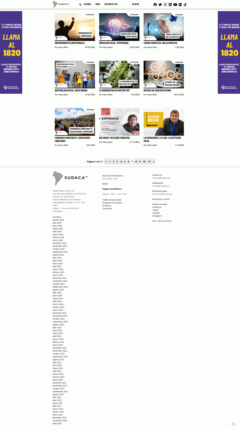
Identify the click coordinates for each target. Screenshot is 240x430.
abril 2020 (57, 423)
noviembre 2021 (60, 385)
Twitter (155, 210)
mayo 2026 (58, 228)
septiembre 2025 (60, 252)
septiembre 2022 (60, 356)
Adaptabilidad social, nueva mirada (71, 90)
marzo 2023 (58, 339)
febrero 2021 (58, 411)
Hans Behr (63, 47)
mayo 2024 (58, 298)
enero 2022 (58, 379)
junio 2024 (57, 295)
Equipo (97, 4)
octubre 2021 (59, 388)
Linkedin (156, 213)
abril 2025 (57, 266)
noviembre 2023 (60, 316)
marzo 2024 (58, 304)
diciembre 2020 (59, 417)
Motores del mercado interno (157, 90)
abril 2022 (57, 371)
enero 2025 (58, 275)
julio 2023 (57, 327)
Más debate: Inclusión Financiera (114, 138)
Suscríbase (107, 208)
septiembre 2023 (60, 321)
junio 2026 (57, 225)
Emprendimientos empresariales (70, 43)
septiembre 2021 (60, 391)
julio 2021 (57, 397)
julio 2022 (57, 362)
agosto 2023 (58, 324)
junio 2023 (57, 330)
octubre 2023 (59, 318)
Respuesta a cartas (161, 199)
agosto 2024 (58, 289)
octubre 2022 (59, 353)
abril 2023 (57, 336)
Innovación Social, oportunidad (113, 43)
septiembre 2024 (60, 286)
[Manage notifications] (233, 424)
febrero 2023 (58, 342)
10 (144, 161)
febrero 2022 (58, 377)
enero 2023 (58, 345)
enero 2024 (58, 310)
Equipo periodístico (112, 189)
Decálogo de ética (111, 4)
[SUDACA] (61, 5)
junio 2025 (57, 260)
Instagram (157, 216)
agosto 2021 (58, 394)
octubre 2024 (59, 284)
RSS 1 (155, 221)
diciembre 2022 (59, 347)
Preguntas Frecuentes (112, 202)
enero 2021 (58, 414)
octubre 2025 (59, 249)
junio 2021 (57, 400)
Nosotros (106, 205)
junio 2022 (57, 365)
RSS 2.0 (161, 221)
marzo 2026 (58, 234)
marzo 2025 (58, 269)
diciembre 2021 (59, 382)
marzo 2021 (58, 409)
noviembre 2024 (60, 281)
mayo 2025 (58, 263)
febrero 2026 (58, 237)
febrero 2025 (58, 272)
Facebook (156, 207)
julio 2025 (57, 257)
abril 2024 (57, 301)
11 (149, 161)
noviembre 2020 (60, 420)
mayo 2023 (58, 333)
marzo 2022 (58, 374)
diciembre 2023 (59, 313)
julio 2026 (57, 222)
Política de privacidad (111, 199)
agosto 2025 (58, 254)
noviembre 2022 (60, 350)
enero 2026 (58, 240)
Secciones (87, 4)
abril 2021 (57, 406)
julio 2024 (57, 292)
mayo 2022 (58, 368)
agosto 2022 (58, 359)
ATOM (168, 221)
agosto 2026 (58, 220)
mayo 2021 (58, 403)
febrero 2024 (58, 307)
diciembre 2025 (59, 243)
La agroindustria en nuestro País (114, 90)
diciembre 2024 (59, 278)
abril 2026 (57, 231)
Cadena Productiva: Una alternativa (160, 43)
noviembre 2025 (60, 246)
